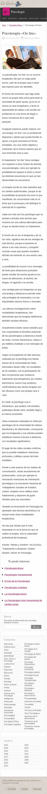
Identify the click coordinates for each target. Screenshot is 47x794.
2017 (6, 757)
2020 (6, 748)
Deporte (7, 667)
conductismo (9, 664)
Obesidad (8, 707)
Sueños (27, 707)
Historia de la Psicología (9, 694)
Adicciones (8, 644)
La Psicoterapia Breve (16, 594)
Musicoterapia (10, 704)
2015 (6, 763)
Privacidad (12, 789)
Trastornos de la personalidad (31, 722)
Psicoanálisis (9, 718)
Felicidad (7, 682)
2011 (26, 751)
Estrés (6, 676)
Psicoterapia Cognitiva (16, 587)
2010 (26, 754)
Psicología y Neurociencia (29, 694)
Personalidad (9, 715)
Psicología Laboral (31, 672)
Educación (34, 18)
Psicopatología (30, 698)
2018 (6, 754)
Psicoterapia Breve (14, 568)
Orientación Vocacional (8, 711)
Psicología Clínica (15, 25)
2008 (26, 760)
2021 (6, 745)
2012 (26, 748)
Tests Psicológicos (32, 713)
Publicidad (37, 789)
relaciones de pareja (32, 701)
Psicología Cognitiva (12, 724)
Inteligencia (8, 698)
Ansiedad (8, 653)
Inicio (4, 25)
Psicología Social (31, 675)
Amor (6, 650)
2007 (26, 763)
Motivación (8, 701)
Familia (7, 679)
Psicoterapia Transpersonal (18, 574)
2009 (26, 757)
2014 (6, 766)
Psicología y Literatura (29, 684)
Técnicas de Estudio (32, 710)
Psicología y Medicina (29, 689)
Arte (4, 18)
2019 (6, 751)
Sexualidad (28, 704)
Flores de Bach (10, 685)
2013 (26, 745)
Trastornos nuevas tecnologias (32, 727)
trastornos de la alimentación (30, 717)
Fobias (7, 687)
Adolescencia (9, 647)
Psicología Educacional (29, 663)
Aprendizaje (9, 656)
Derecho (23, 18)
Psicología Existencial (28, 668)
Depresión (8, 670)
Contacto (25, 789)
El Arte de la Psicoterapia (17, 581)
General (7, 690)
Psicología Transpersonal (30, 679)
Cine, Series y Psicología (10, 660)
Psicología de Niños (32, 654)
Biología (12, 18)
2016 (6, 760)
